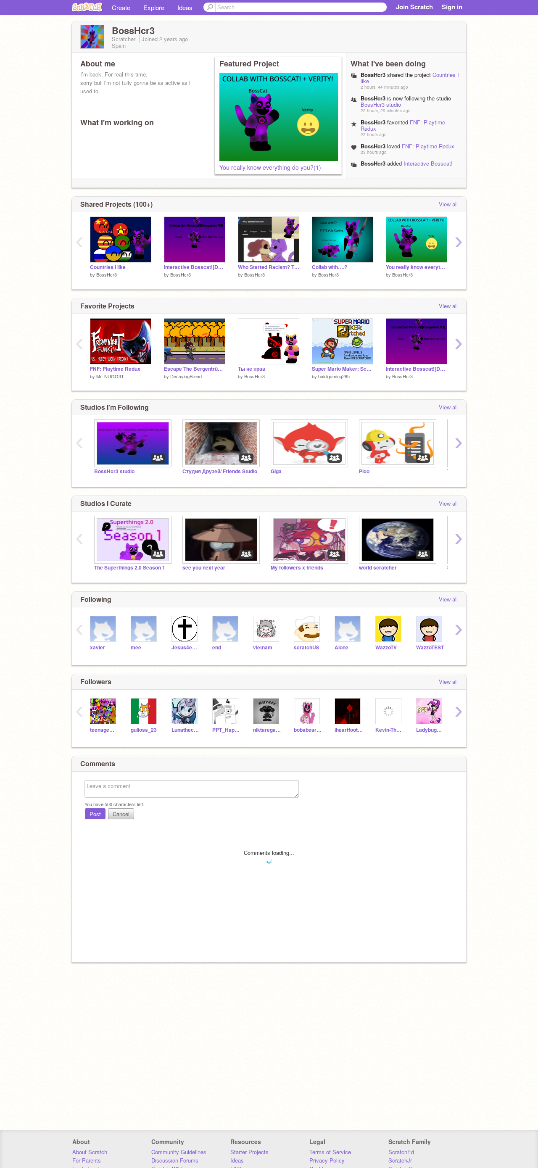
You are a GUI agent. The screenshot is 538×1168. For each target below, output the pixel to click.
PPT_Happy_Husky (226, 729)
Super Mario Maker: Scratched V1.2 (342, 368)
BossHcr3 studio (381, 104)
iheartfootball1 (349, 729)
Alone (341, 647)
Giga (276, 471)
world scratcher (378, 567)
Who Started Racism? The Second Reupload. (268, 267)
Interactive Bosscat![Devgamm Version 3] (407, 166)
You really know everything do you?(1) (270, 167)
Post (95, 814)
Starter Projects (249, 1152)
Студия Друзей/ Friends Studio (219, 471)
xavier (97, 647)
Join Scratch (414, 6)
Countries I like (108, 267)
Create (121, 7)
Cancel (121, 814)
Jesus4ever (185, 647)
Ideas (185, 7)
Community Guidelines (178, 1152)
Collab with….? (329, 267)
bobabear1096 (308, 729)
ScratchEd (401, 1152)
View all (448, 204)
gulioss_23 (144, 729)
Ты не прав (251, 368)
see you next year (203, 567)
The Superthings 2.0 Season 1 (129, 567)
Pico (364, 471)
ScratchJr (400, 1160)
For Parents (86, 1160)
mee (136, 647)
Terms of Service (330, 1152)
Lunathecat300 (185, 729)
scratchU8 (306, 647)
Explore (153, 7)
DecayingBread (186, 376)
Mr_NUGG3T (110, 376)
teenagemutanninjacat (104, 729)
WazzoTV (386, 647)
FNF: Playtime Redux (428, 146)
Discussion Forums (174, 1160)
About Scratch (89, 1152)
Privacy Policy (327, 1160)
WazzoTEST (430, 647)
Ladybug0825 (430, 729)
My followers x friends (297, 567)
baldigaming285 (334, 376)
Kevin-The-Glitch (389, 729)
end (216, 647)
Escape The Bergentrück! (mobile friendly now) (194, 368)
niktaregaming (267, 729)
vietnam (262, 647)
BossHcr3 (373, 163)
